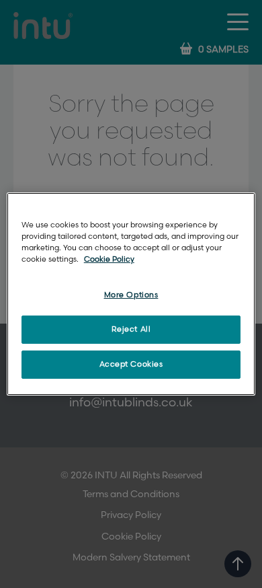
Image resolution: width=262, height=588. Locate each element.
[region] (131, 294)
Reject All (131, 329)
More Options (131, 295)
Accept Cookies (131, 364)
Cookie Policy (109, 259)
